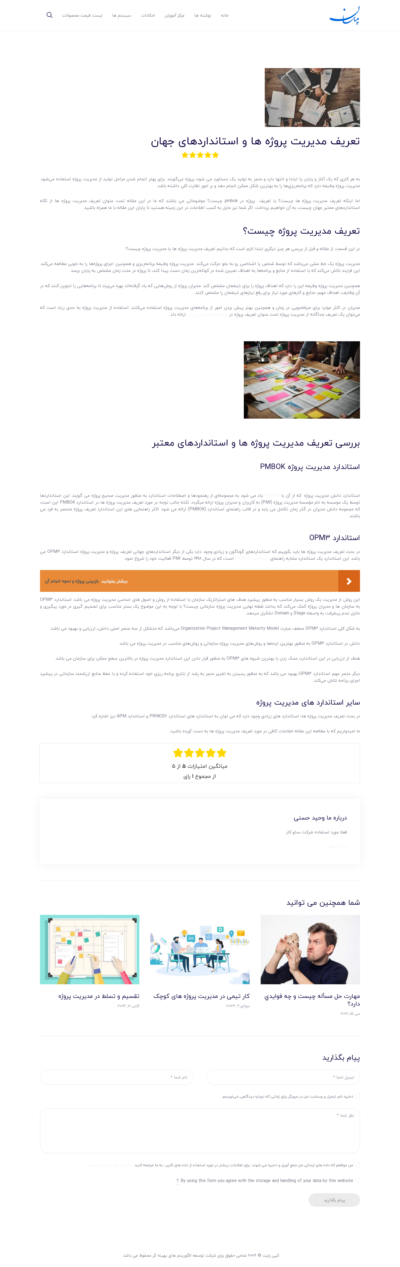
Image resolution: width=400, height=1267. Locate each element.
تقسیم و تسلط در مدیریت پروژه (99, 996)
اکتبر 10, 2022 (128, 1006)
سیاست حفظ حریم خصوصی (112, 1165)
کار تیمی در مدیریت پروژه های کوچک (201, 996)
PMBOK (272, 495)
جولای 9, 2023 (238, 1006)
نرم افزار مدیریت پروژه (207, 314)
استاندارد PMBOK (252, 558)
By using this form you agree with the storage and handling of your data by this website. (265, 1180)
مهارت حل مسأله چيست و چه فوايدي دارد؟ (312, 999)
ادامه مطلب (337, 846)
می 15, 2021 (350, 1013)
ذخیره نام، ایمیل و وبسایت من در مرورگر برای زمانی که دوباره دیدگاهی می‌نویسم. (287, 1096)
